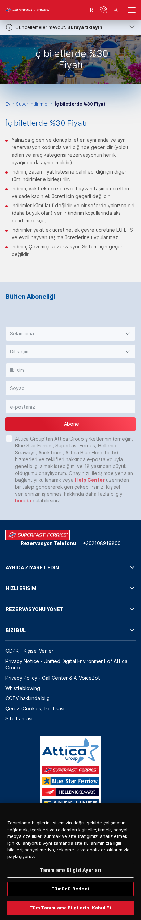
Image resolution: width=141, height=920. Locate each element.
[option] (70, 59)
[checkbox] (9, 438)
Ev (7, 104)
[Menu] (132, 10)
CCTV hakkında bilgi (28, 698)
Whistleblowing (22, 688)
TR (90, 10)
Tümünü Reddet (70, 888)
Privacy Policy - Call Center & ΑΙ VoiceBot (52, 678)
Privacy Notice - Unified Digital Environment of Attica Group (66, 664)
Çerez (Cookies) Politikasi (34, 708)
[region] (70, 861)
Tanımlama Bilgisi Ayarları (70, 870)
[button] (70, 334)
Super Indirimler (32, 104)
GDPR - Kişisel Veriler (29, 651)
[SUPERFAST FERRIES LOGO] (27, 10)
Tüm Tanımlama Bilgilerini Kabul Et (70, 907)
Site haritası (19, 718)
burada (23, 500)
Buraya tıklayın (84, 27)
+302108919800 (102, 543)
